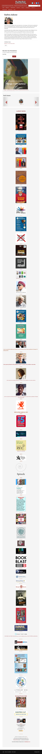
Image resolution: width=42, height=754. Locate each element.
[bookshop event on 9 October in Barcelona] (21, 162)
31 (22, 725)
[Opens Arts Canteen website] (21, 571)
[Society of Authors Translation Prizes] (21, 648)
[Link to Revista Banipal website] (21, 615)
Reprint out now (21, 130)
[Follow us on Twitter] (36, 3)
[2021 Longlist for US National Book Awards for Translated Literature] (21, 581)
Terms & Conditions (8, 751)
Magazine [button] (7, 7)
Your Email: (4, 54)
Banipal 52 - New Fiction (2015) (9, 43)
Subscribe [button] (18, 7)
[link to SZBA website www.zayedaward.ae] (21, 532)
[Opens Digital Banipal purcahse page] (21, 598)
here (26, 736)
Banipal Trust (10, 9)
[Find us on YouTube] (34, 3)
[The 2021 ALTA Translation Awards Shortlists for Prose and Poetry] (21, 577)
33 (24, 725)
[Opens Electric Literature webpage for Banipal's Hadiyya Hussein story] (21, 713)
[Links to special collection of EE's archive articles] (21, 634)
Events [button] (23, 7)
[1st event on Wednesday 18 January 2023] (21, 421)
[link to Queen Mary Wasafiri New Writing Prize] (21, 177)
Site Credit (14, 751)
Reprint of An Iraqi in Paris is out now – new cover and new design (17, 5)
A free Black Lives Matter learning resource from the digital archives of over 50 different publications (21, 636)
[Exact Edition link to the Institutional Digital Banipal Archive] (21, 663)
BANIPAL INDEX (15, 739)
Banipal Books (4, 9)
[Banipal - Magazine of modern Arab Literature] (21, 2)
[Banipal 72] (21, 101)
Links (3, 751)
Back (6, 45)
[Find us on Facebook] (38, 3)
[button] (6, 101)
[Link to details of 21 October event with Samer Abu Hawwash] (21, 150)
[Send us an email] (32, 3)
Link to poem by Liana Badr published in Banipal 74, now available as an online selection (21, 380)
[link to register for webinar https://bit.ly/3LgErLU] (21, 139)
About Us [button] (33, 7)
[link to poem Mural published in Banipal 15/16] (21, 390)
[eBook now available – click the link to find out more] (21, 194)
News (14, 9)
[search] (39, 6)
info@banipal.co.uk (27, 741)
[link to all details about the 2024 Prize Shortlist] (21, 250)
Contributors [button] (28, 7)
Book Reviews (13, 7)
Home (3, 7)
